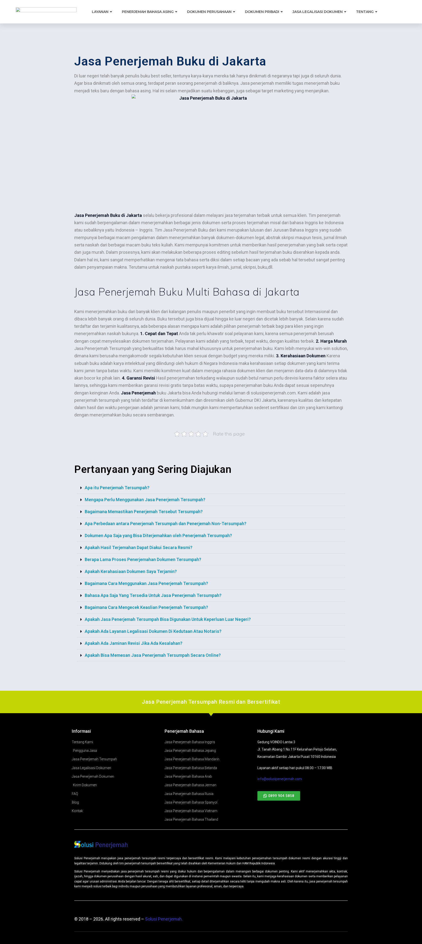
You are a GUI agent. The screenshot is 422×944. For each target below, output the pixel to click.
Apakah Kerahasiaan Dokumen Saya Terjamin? (131, 571)
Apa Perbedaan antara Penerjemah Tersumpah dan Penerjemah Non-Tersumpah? (165, 523)
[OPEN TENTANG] (376, 11)
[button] (211, 488)
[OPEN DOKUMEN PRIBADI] (282, 11)
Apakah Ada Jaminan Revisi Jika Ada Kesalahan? (133, 643)
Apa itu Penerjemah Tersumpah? (117, 487)
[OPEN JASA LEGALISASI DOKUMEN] (345, 11)
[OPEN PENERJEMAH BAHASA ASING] (176, 11)
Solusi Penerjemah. (164, 919)
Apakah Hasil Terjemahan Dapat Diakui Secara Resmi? (138, 547)
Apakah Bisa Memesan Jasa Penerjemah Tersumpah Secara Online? (153, 655)
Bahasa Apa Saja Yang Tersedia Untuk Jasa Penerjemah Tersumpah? (153, 595)
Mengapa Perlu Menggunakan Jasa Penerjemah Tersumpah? (145, 499)
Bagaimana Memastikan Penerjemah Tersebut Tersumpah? (144, 511)
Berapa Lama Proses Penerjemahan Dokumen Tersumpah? (143, 559)
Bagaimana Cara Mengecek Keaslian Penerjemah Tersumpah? (146, 607)
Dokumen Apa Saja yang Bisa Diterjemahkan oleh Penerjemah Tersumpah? (158, 535)
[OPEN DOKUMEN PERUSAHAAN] (234, 11)
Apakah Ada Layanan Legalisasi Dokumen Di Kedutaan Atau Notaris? (153, 631)
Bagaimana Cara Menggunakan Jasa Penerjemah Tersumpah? (146, 583)
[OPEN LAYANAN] (111, 11)
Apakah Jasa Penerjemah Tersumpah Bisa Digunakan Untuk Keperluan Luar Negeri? (168, 619)
